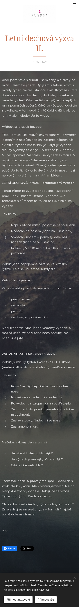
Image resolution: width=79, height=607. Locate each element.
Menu (74, 4)
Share (11, 548)
